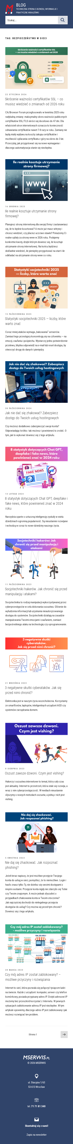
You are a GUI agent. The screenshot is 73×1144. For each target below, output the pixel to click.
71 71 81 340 (38, 1106)
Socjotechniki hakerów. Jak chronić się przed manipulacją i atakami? (36, 591)
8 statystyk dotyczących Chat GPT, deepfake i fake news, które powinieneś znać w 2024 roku (36, 503)
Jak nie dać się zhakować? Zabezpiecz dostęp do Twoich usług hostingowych (32, 415)
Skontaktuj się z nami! (36, 1125)
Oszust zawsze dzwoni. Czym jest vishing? (34, 773)
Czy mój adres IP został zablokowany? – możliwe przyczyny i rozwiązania (33, 977)
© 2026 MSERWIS (36, 1063)
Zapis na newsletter (37, 1134)
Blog (21, 5)
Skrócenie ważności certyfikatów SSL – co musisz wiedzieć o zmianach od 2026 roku (34, 101)
